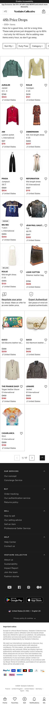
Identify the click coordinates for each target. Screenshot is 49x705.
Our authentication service (17, 498)
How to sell (9, 515)
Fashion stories (11, 576)
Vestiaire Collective (15, 555)
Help (6, 537)
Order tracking (11, 493)
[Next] (31, 457)
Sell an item (10, 524)
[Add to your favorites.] (21, 85)
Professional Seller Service (17, 528)
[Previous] (17, 457)
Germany (39, 689)
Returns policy (11, 502)
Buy (6, 489)
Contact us (9, 546)
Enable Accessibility (24, 1)
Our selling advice (13, 520)
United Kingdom (17, 689)
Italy (27, 691)
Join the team (11, 572)
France (7, 689)
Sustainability (11, 563)
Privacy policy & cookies (23, 618)
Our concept (10, 476)
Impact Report (11, 568)
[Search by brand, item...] (5, 11)
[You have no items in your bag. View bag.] (43, 11)
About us (8, 559)
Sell (6, 511)
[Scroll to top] (42, 457)
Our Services (11, 471)
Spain (22, 691)
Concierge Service (13, 480)
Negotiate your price (12, 299)
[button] (43, 11)
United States (29, 689)
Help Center (10, 541)
